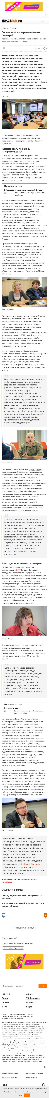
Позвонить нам (31, 1078)
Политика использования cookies (13, 1018)
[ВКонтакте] (21, 1085)
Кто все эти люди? (12, 708)
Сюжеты (6, 1002)
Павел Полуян (35, 469)
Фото (4, 1006)
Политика (13, 28)
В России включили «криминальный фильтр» (23, 190)
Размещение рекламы (9, 1078)
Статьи (6, 28)
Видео (29, 1006)
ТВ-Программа (33, 998)
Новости (6, 994)
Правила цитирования (10, 1073)
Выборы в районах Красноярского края (17, 943)
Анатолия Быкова (10, 321)
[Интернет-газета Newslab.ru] (12, 21)
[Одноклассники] (44, 1085)
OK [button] (27, 1095)
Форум (29, 1002)
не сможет (6, 329)
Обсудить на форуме (25, 927)
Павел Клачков (31, 863)
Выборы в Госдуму (9, 939)
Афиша (29, 994)
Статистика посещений (34, 1073)
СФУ (18, 570)
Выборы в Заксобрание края (13, 948)
